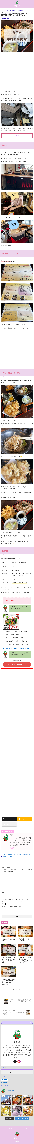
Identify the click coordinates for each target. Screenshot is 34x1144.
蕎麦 (11, 856)
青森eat (17, 6)
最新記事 (28, 854)
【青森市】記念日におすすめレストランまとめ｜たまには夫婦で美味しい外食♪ (8, 960)
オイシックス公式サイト (16, 664)
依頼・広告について (20, 1129)
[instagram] (13, 848)
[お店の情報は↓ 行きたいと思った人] (6, 1100)
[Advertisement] (17, 71)
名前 (3, 892)
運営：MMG (29, 1129)
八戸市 (7, 856)
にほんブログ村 (5, 1082)
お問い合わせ (11, 1129)
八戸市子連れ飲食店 (15, 854)
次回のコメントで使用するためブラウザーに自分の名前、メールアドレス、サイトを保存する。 (16, 900)
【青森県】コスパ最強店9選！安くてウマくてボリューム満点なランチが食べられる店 (24, 960)
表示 (19, 136)
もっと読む (18, 989)
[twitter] (11, 848)
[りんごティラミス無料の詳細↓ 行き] (28, 1100)
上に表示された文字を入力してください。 (12, 906)
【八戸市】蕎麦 (6, 854)
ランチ (4, 856)
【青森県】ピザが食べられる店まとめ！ (24, 940)
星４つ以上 (22, 854)
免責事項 (4, 1129)
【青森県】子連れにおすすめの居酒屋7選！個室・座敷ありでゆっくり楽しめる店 (8, 981)
